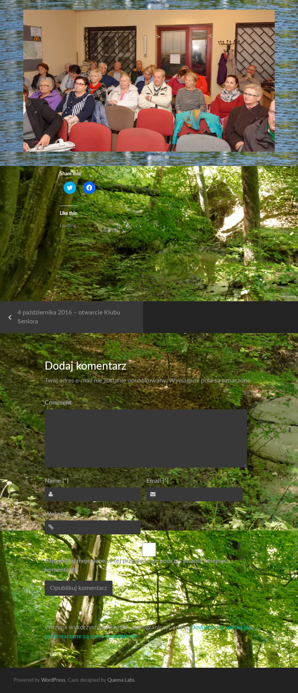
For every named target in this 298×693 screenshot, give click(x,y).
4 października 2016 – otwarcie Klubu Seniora (68, 317)
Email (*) (157, 481)
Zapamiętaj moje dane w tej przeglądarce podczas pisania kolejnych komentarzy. (137, 565)
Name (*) (56, 481)
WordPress (53, 680)
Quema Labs (121, 680)
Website (56, 514)
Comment (58, 403)
